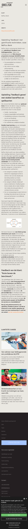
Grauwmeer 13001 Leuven (4, 492)
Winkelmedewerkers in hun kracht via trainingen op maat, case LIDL (12, 391)
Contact (3, 438)
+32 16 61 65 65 (5, 484)
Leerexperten (4, 471)
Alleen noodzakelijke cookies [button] (14, 518)
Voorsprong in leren (6, 474)
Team (2, 427)
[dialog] (14, 513)
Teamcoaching (5, 460)
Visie (2, 424)
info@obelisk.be (5, 487)
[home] (6, 5)
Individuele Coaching (6, 457)
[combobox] (24, 498)
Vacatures (3, 434)
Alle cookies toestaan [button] (14, 515)
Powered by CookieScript (14, 527)
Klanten (3, 431)
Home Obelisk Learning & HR (8, 421)
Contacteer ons (14, 442)
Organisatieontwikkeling (7, 467)
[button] (26, 5)
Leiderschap (4, 464)
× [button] (26, 498)
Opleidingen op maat (6, 454)
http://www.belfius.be (8, 31)
